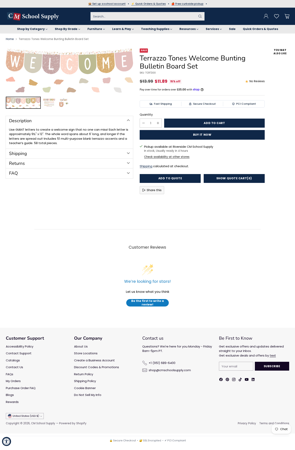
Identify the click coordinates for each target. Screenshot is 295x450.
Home (10, 39)
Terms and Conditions (274, 423)
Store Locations (86, 353)
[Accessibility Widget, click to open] (6, 441)
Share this (154, 190)
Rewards (12, 402)
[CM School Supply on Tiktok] (240, 380)
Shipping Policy (85, 381)
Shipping (146, 166)
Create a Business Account (94, 360)
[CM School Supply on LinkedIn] (253, 380)
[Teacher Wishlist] (276, 16)
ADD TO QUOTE (170, 178)
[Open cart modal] (287, 16)
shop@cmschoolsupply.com (170, 370)
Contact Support (19, 353)
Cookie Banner (85, 388)
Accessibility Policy (19, 346)
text (273, 355)
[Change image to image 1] (23, 103)
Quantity (146, 114)
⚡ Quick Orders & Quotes (148, 3)
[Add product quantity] (158, 123)
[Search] (200, 16)
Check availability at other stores (166, 157)
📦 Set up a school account (107, 3)
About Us (81, 346)
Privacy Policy (247, 423)
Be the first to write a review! (147, 302)
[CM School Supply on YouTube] (246, 380)
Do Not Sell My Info (87, 395)
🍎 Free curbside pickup (187, 3)
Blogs (10, 395)
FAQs (9, 374)
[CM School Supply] (33, 16)
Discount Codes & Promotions (96, 367)
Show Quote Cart (234, 178)
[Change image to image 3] (64, 103)
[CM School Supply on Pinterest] (227, 380)
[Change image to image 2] (49, 103)
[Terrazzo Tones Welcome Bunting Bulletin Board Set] (69, 70)
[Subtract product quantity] (143, 123)
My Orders (13, 381)
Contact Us (14, 367)
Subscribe (272, 366)
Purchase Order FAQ (21, 388)
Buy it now (202, 135)
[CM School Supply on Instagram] (233, 380)
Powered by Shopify (72, 423)
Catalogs (13, 360)
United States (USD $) (26, 416)
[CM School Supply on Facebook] (221, 380)
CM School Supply (43, 423)
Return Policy (83, 374)
